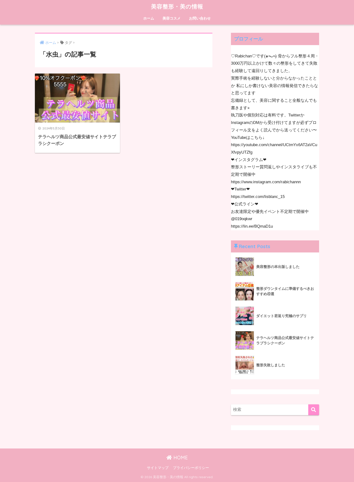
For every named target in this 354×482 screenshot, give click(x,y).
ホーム (148, 18)
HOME (180, 458)
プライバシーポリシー (191, 468)
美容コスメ (172, 18)
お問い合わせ (200, 18)
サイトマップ (158, 468)
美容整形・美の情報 (177, 6)
